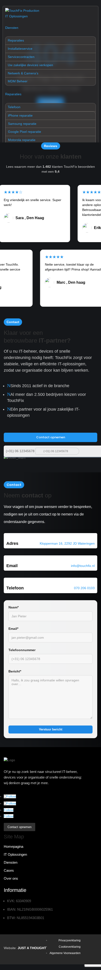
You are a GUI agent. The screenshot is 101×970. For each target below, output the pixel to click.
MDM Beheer (17, 81)
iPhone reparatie (20, 115)
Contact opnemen (50, 437)
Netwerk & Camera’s (23, 73)
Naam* (13, 607)
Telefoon (14, 107)
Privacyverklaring (69, 940)
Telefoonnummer (21, 650)
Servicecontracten (21, 57)
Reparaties (16, 40)
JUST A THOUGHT (32, 948)
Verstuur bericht (50, 729)
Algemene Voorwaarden (65, 953)
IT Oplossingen (16, 16)
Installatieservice (20, 48)
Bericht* (14, 671)
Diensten (11, 28)
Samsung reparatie (22, 124)
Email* (13, 628)
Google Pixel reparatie (24, 132)
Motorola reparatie (21, 140)
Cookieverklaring (70, 946)
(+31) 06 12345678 (20, 451)
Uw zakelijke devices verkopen (30, 65)
